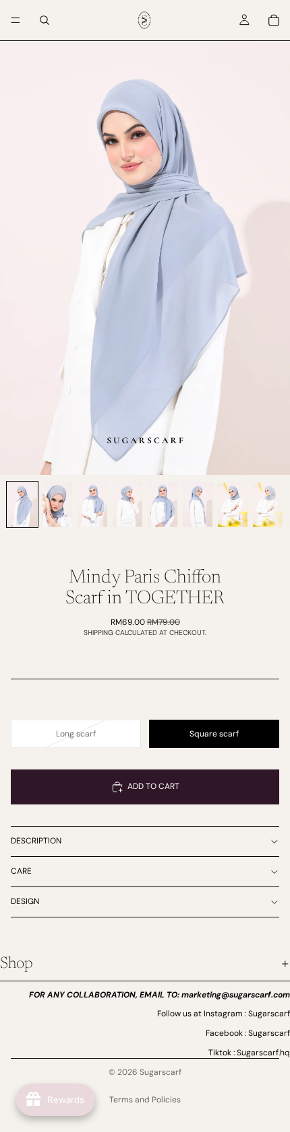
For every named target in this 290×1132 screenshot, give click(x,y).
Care (21, 871)
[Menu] (15, 20)
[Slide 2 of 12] (57, 504)
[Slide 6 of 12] (197, 504)
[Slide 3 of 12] (92, 504)
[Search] (44, 20)
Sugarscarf (160, 1072)
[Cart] (274, 20)
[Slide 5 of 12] (162, 504)
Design (25, 901)
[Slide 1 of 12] (22, 504)
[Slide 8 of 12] (268, 504)
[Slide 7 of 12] (233, 504)
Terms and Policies (145, 1099)
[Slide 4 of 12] (127, 504)
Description (36, 840)
